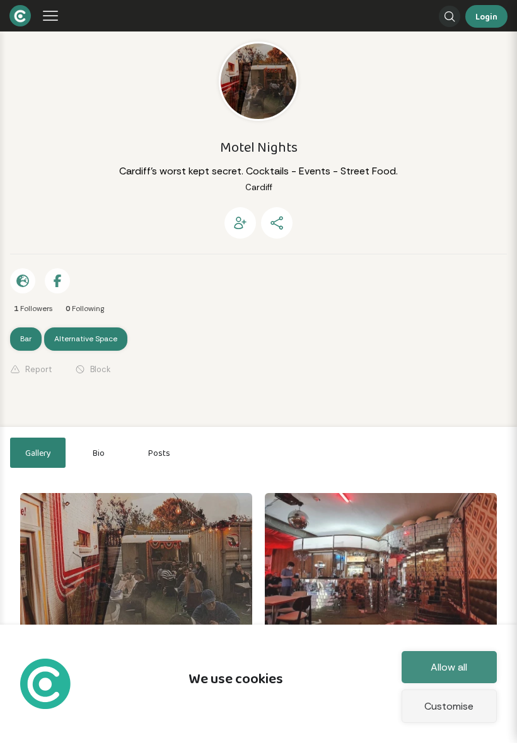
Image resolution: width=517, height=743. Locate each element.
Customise (448, 706)
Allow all (449, 667)
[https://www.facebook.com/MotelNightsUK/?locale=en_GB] (22, 280)
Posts (159, 452)
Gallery (38, 452)
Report (38, 369)
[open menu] (48, 16)
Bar (26, 339)
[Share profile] (277, 223)
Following (85, 308)
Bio (99, 452)
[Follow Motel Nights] (240, 223)
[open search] (449, 16)
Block (100, 369)
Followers (33, 308)
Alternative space (85, 339)
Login (486, 16)
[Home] (10, 15)
